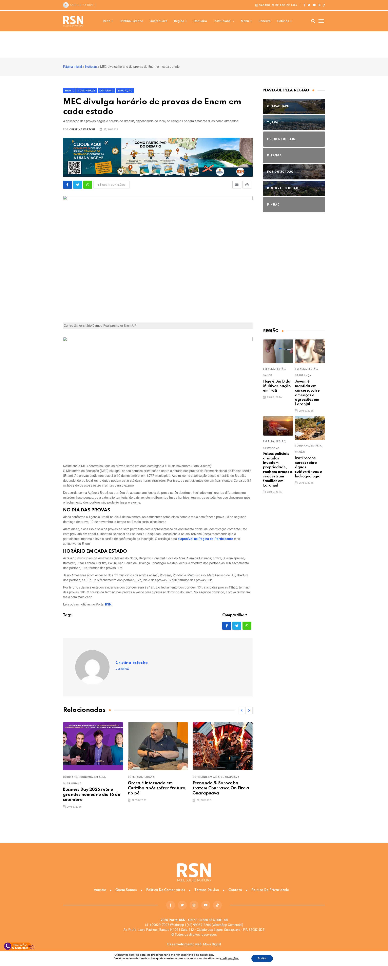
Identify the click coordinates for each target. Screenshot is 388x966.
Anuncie (100, 890)
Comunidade (201, 777)
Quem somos (126, 890)
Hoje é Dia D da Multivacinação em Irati (277, 386)
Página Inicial (72, 67)
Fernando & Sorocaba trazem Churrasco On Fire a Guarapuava (156, 788)
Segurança (303, 375)
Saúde (267, 375)
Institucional (222, 21)
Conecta (264, 21)
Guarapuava (158, 21)
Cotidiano (70, 777)
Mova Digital (194, 944)
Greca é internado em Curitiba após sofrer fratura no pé (92, 788)
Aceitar (262, 958)
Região (179, 21)
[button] (241, 710)
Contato (235, 890)
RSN (108, 604)
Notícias (91, 67)
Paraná (84, 777)
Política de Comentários (165, 890)
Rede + (108, 21)
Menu (245, 21)
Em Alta (149, 777)
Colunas (283, 21)
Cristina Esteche (131, 21)
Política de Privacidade (270, 890)
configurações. (229, 958)
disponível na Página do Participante (205, 539)
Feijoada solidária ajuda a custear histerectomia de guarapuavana (219, 788)
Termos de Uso (206, 890)
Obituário (200, 21)
